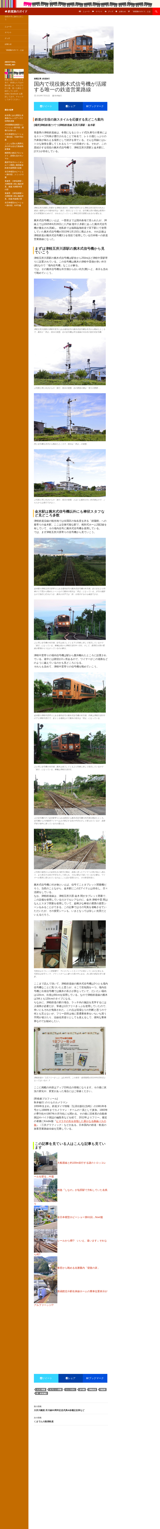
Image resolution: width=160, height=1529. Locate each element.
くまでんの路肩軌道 (44, 1420)
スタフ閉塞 (41, 1389)
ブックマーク (96, 106)
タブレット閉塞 (56, 1389)
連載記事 (37, 79)
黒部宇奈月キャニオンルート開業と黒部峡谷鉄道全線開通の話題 (14, 165)
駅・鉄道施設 (42, 1393)
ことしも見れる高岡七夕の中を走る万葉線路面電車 (14, 146)
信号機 (82, 1389)
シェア (71, 106)
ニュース (86, 11)
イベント (99, 11)
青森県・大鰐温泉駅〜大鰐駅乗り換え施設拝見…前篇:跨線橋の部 (14, 196)
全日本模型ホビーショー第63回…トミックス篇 (14, 174)
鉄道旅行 (46, 79)
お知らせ (122, 11)
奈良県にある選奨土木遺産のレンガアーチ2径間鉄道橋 (14, 118)
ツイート (47, 106)
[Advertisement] (71, 1333)
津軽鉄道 (92, 1389)
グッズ (110, 11)
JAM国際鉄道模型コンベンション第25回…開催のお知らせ (14, 127)
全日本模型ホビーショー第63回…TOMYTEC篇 (14, 137)
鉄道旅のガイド (18, 11)
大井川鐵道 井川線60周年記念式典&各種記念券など (59, 1408)
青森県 (102, 1389)
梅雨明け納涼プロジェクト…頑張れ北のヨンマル (14, 156)
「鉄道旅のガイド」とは (141, 11)
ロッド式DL (70, 1389)
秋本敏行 (58, 96)
